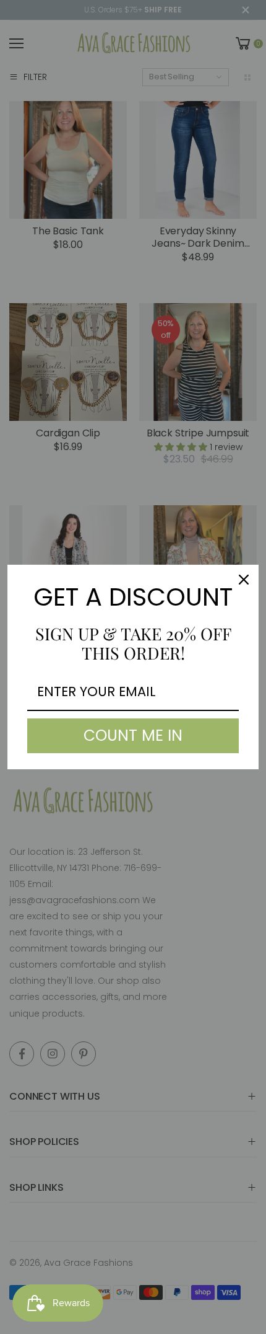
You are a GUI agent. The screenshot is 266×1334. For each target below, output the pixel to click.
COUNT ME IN (133, 735)
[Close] (244, 579)
